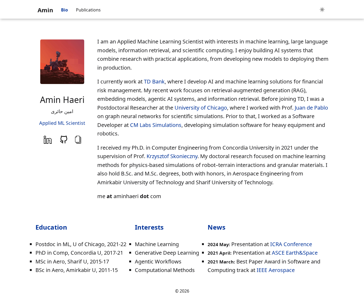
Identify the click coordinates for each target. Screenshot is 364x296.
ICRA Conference (291, 244)
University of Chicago (201, 107)
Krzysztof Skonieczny (172, 156)
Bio (64, 10)
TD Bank (154, 81)
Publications (88, 10)
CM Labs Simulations (155, 125)
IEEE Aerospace (276, 270)
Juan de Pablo (311, 107)
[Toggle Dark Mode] (322, 10)
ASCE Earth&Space (295, 252)
